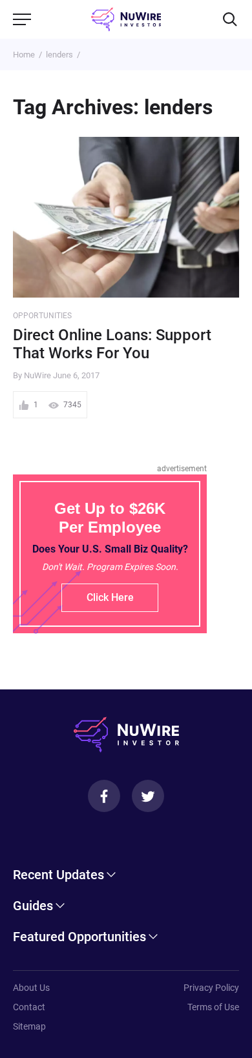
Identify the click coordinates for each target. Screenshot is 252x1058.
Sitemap (29, 1026)
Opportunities (42, 315)
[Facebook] (104, 796)
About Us (31, 987)
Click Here (110, 597)
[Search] (230, 19)
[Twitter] (148, 796)
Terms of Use (213, 1007)
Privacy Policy (211, 987)
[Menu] (22, 19)
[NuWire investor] (126, 19)
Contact (29, 1007)
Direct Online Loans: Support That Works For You (112, 344)
